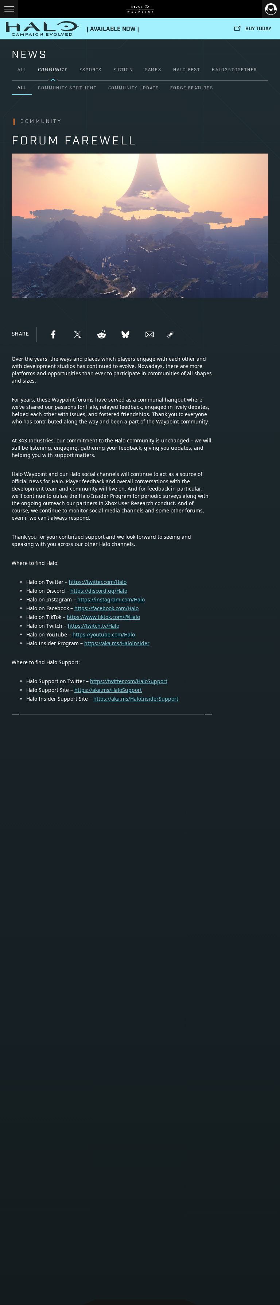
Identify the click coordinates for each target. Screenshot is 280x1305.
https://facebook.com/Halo (106, 608)
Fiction (123, 70)
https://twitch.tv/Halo (93, 625)
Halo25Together (234, 70)
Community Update (133, 88)
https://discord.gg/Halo (98, 590)
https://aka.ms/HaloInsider (116, 643)
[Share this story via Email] (149, 334)
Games (153, 70)
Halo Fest (186, 70)
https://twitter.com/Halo (98, 581)
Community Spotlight (67, 88)
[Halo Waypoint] (140, 9)
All (22, 70)
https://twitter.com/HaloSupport (128, 681)
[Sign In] (271, 9)
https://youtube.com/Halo (104, 634)
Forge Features (191, 88)
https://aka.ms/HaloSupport (108, 689)
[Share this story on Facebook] (53, 334)
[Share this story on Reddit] (101, 334)
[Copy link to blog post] (170, 334)
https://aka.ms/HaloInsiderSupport (135, 698)
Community (52, 70)
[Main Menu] (9, 9)
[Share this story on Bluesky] (125, 334)
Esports (90, 70)
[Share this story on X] (77, 334)
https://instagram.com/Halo (111, 599)
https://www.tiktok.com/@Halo (103, 616)
